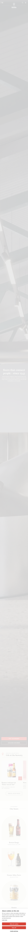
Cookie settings (14, 931)
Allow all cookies (14, 924)
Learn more (4, 920)
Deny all (14, 927)
